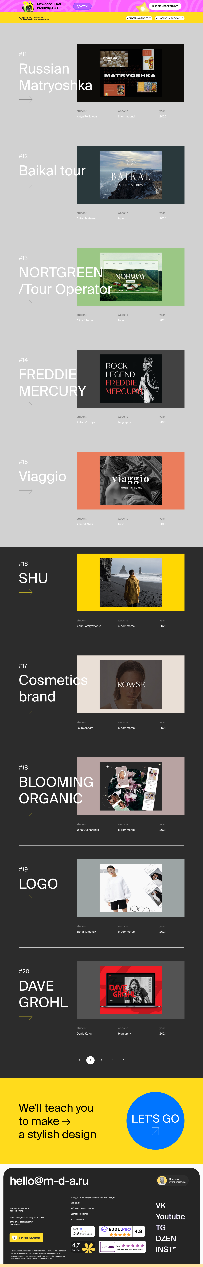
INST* (166, 1249)
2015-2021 (175, 18)
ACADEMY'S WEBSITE (137, 18)
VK (161, 1205)
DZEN (166, 1238)
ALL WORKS (161, 18)
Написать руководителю (177, 1180)
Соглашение (77, 1219)
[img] (122, 1247)
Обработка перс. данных (83, 1208)
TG (161, 1227)
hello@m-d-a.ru (49, 1180)
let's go (155, 1118)
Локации (75, 1203)
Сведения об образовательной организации (93, 1197)
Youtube (170, 1216)
